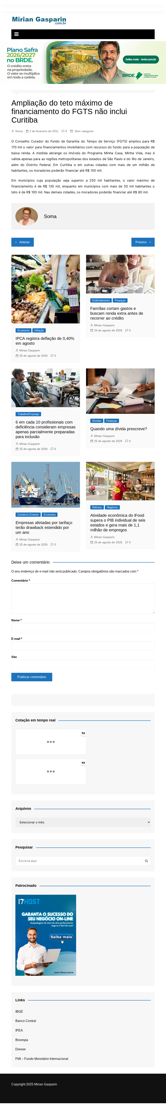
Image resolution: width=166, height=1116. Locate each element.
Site (14, 657)
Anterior (24, 242)
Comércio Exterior (28, 514)
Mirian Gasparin (29, 350)
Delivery (97, 507)
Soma (19, 131)
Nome (16, 620)
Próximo (141, 242)
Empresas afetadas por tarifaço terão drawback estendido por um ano (44, 527)
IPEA (19, 1030)
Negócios (112, 507)
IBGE (19, 1011)
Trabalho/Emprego (28, 414)
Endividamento (101, 300)
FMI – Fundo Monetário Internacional (41, 1058)
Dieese (20, 1049)
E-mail (16, 638)
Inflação (39, 330)
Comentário (20, 580)
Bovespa (21, 1040)
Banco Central (25, 1021)
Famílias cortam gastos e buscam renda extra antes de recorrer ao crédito (116, 313)
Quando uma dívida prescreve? (118, 429)
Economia (23, 330)
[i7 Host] (45, 935)
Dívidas (96, 420)
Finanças (120, 300)
